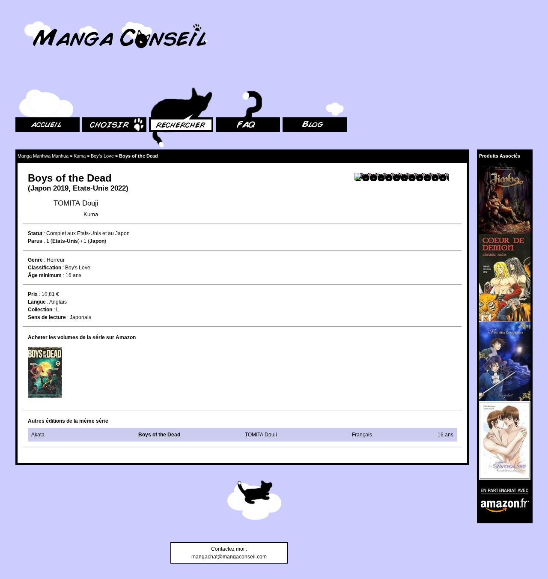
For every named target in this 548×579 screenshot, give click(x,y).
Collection (40, 310)
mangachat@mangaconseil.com (229, 557)
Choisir (90, 77)
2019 (60, 188)
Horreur (56, 260)
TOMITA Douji (76, 203)
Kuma (80, 155)
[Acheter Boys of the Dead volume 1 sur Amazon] (45, 372)
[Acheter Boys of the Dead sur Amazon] (401, 177)
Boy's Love (102, 155)
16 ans (73, 275)
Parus (35, 241)
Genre (35, 260)
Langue (37, 302)
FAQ (221, 77)
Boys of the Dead (159, 435)
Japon (40, 188)
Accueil (24, 77)
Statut (35, 233)
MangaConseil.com (38, 18)
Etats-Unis (90, 188)
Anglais (58, 302)
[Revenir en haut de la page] (254, 501)
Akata (38, 435)
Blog (288, 77)
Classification (44, 268)
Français (362, 435)
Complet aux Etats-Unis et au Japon (88, 233)
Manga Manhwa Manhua (43, 155)
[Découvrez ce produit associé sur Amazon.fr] (504, 198)
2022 (118, 188)
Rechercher (162, 77)
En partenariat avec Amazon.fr (501, 490)
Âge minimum (45, 275)
